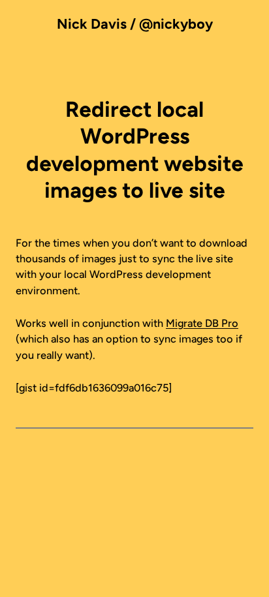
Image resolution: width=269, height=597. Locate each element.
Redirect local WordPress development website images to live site (135, 150)
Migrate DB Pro (202, 323)
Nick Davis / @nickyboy (135, 24)
